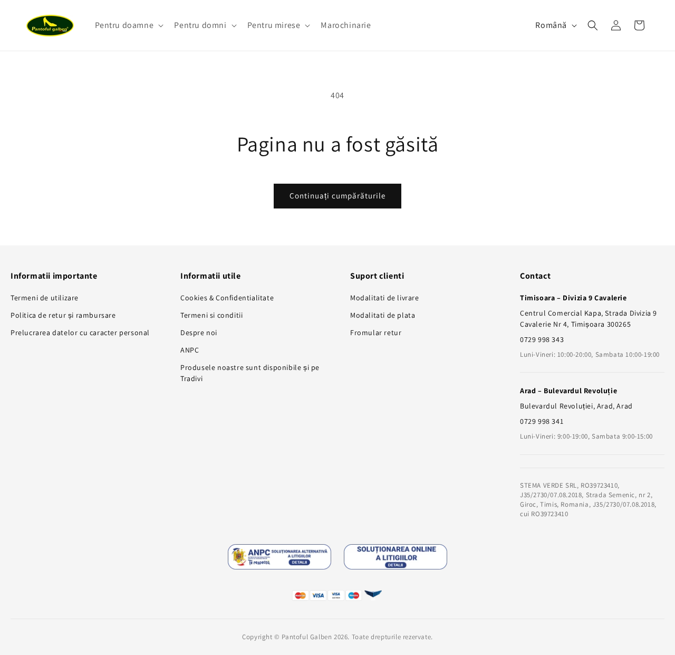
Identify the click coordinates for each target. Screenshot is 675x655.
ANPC (189, 350)
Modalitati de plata (382, 315)
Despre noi (198, 332)
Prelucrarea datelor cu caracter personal (80, 332)
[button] (128, 25)
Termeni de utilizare (45, 297)
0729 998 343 (542, 339)
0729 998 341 (541, 421)
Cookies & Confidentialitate (227, 297)
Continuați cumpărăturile (337, 196)
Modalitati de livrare (384, 297)
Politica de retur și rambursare (63, 315)
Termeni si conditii (211, 315)
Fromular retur (375, 332)
